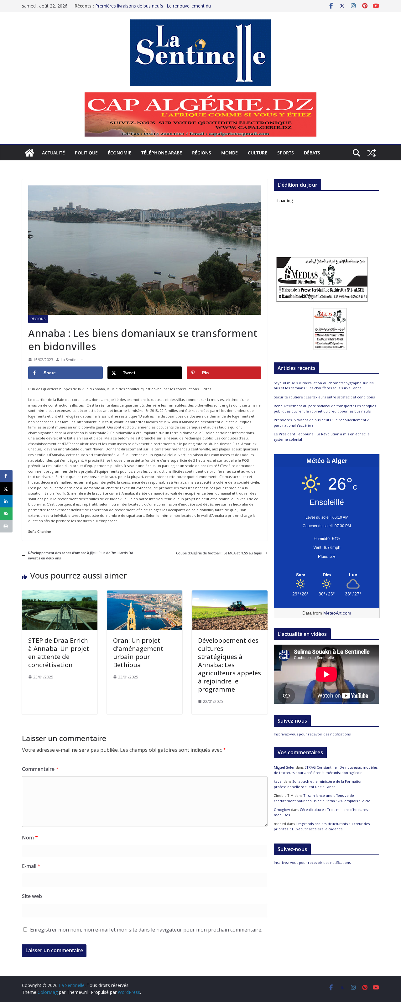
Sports (285, 153)
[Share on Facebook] (6, 476)
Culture (257, 153)
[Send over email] (6, 513)
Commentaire (40, 769)
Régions (201, 153)
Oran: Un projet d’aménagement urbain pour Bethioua (138, 652)
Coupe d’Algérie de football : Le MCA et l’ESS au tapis (219, 553)
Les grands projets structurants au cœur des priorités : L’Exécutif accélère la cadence (322, 826)
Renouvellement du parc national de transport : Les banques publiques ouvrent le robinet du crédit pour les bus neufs (325, 408)
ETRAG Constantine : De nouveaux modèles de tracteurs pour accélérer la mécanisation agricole (326, 770)
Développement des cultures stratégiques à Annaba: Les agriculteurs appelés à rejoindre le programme (229, 664)
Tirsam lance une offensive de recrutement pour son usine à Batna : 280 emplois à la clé (322, 798)
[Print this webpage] (6, 526)
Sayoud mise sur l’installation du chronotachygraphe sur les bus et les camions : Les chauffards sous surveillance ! (323, 386)
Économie (119, 153)
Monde (229, 153)
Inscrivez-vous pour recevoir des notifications (312, 734)
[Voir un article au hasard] (371, 152)
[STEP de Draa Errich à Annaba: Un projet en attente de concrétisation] (59, 593)
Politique (86, 153)
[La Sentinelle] (29, 152)
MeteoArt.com (337, 612)
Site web (32, 896)
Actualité (53, 153)
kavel (278, 781)
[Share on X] (6, 488)
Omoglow (282, 809)
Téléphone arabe (161, 153)
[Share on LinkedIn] (6, 501)
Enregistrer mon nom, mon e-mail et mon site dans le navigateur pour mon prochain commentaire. (146, 929)
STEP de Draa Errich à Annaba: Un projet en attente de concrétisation (58, 652)
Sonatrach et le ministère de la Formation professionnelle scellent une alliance (318, 784)
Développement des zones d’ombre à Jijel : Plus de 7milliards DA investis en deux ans (80, 555)
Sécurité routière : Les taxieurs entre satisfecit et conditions (324, 397)
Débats (312, 153)
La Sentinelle (72, 359)
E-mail (31, 866)
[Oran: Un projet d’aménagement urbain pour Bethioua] (144, 593)
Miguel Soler (284, 767)
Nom (30, 837)
